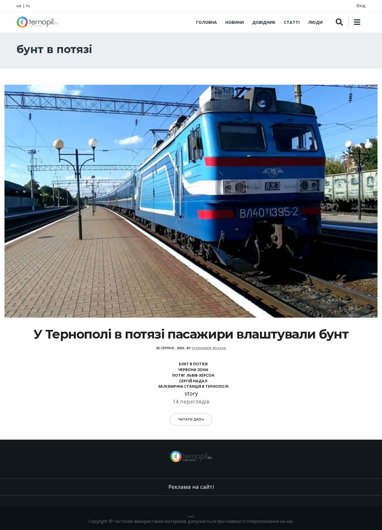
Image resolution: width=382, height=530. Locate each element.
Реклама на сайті (191, 486)
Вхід (361, 5)
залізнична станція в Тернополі (193, 386)
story (191, 393)
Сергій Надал (193, 381)
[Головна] (37, 22)
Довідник (263, 22)
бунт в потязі (193, 364)
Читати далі (190, 419)
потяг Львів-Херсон (193, 375)
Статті (292, 22)
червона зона (193, 369)
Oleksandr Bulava (209, 348)
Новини (234, 22)
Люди (315, 22)
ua (18, 5)
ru (28, 5)
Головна (206, 22)
